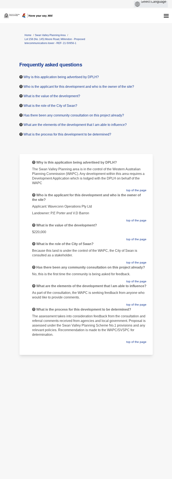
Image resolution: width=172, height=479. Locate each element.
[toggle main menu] (166, 15)
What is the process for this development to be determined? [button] (67, 134)
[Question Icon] (21, 77)
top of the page (136, 190)
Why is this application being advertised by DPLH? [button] (61, 77)
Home (28, 35)
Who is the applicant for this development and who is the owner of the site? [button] (78, 86)
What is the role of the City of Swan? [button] (50, 105)
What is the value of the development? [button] (51, 96)
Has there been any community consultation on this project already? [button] (73, 115)
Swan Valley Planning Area (50, 35)
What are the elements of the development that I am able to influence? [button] (75, 125)
